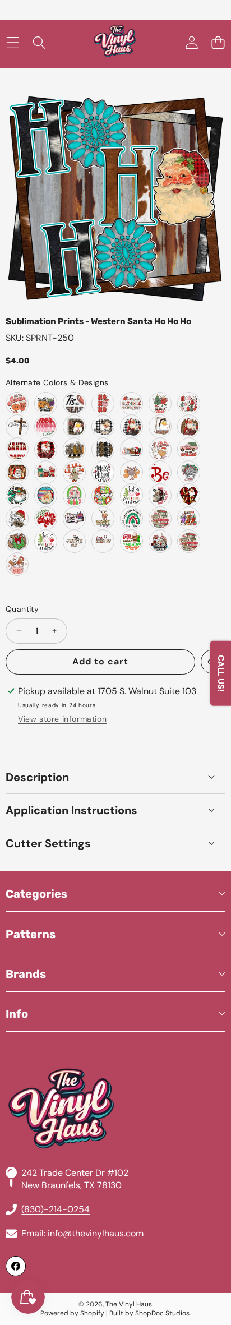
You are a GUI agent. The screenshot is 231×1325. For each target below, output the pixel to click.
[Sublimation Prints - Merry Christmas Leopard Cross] (17, 426)
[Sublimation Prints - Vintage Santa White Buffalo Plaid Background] (103, 426)
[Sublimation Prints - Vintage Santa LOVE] (188, 495)
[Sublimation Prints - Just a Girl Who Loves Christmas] (131, 495)
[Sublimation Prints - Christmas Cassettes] (160, 518)
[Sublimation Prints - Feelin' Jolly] (160, 403)
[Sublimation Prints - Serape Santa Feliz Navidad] (46, 495)
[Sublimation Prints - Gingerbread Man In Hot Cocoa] (17, 564)
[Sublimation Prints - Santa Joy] (17, 472)
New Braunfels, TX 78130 (71, 1185)
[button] (217, 43)
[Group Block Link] (115, 1081)
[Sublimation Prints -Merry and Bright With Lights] (103, 495)
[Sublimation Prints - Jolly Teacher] (131, 449)
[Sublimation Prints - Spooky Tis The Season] (46, 403)
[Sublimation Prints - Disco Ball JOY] (131, 472)
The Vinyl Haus (128, 1304)
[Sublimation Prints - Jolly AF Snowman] (74, 541)
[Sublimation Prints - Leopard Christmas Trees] (74, 449)
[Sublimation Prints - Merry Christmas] (46, 426)
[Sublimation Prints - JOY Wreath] (17, 541)
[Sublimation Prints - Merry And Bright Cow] (103, 518)
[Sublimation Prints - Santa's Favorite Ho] (17, 518)
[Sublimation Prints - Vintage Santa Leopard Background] (74, 426)
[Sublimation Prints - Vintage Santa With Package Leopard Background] (188, 426)
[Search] (39, 43)
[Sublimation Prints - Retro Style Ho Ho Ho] (103, 403)
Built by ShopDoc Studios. (150, 1313)
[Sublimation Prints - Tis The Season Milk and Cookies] (160, 449)
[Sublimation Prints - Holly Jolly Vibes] (188, 403)
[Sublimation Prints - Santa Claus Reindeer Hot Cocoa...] (131, 403)
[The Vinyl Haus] (115, 43)
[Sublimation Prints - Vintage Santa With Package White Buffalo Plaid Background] (131, 426)
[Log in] (191, 43)
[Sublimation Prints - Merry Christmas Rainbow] (131, 518)
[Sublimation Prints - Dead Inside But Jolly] (74, 495)
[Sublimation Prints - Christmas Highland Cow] (188, 472)
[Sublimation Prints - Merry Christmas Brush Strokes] (103, 449)
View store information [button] (62, 719)
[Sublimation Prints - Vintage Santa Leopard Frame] (160, 426)
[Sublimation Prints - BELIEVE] (160, 472)
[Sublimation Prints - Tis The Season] (74, 403)
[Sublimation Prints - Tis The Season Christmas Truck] (188, 449)
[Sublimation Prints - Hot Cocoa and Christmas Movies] (131, 541)
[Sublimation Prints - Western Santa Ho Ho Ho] (17, 495)
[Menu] (12, 43)
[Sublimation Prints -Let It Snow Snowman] (103, 541)
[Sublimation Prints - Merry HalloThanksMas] (188, 518)
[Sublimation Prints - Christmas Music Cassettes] (188, 541)
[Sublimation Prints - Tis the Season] (17, 403)
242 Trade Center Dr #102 (74, 1173)
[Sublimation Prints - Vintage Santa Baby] (46, 449)
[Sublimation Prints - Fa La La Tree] (74, 472)
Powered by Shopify (72, 1313)
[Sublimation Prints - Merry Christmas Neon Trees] (74, 518)
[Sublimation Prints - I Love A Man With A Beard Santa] (160, 495)
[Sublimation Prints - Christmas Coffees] (46, 472)
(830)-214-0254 (55, 1209)
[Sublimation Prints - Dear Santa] (160, 541)
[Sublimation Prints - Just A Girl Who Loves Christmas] (46, 541)
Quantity (22, 609)
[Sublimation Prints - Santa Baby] (17, 449)
